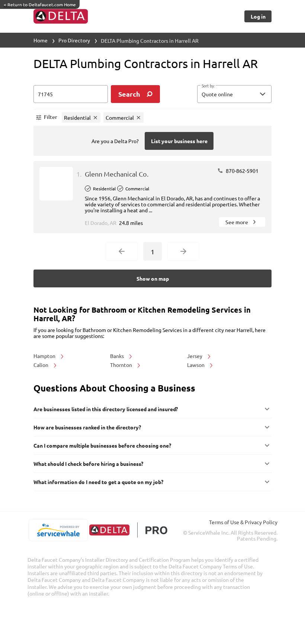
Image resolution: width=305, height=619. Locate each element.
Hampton (45, 355)
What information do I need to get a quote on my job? (98, 481)
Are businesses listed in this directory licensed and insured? (105, 409)
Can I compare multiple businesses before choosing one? (102, 445)
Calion (41, 364)
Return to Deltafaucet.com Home (40, 4)
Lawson (196, 364)
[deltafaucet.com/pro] (128, 530)
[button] (234, 94)
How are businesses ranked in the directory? (87, 427)
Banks (117, 355)
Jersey (195, 355)
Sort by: (208, 85)
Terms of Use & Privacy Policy (243, 522)
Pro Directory (74, 40)
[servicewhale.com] (58, 530)
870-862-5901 (242, 170)
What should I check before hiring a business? (88, 463)
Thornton (121, 364)
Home (40, 40)
